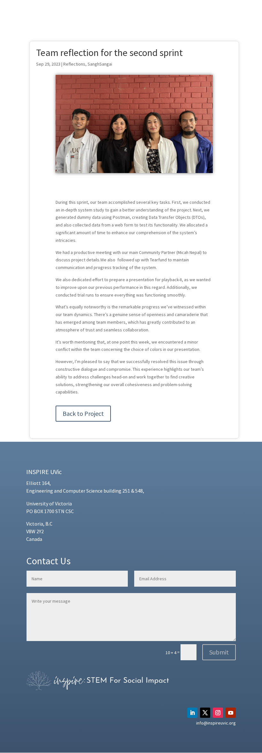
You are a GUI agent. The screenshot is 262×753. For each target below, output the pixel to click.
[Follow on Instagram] (218, 713)
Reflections (74, 64)
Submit (219, 652)
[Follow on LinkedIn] (192, 713)
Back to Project (83, 413)
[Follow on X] (205, 713)
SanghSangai (100, 64)
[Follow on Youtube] (231, 713)
